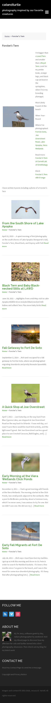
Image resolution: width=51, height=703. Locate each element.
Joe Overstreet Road (40, 138)
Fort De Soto (40, 131)
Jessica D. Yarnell (38, 690)
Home (7, 36)
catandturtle (11, 4)
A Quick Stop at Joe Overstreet (23, 407)
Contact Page (15, 667)
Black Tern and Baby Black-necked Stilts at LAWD (21, 287)
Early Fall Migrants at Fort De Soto (22, 546)
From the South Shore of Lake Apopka (23, 225)
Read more (6, 367)
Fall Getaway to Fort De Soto (22, 348)
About (19, 640)
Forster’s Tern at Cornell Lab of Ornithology (41, 161)
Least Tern (41, 56)
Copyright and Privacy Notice (14, 674)
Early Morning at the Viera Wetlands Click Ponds (20, 477)
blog (41, 647)
